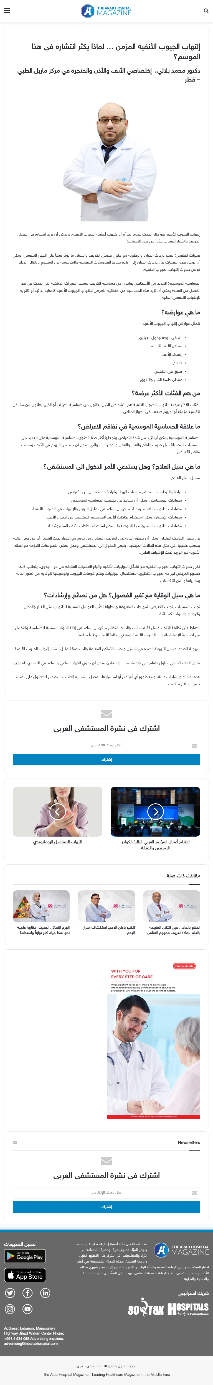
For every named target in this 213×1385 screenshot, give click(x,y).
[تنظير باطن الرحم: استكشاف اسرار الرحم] (106, 906)
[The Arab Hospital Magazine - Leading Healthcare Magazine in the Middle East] (106, 11)
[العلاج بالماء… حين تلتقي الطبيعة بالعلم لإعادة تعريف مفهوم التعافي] (171, 906)
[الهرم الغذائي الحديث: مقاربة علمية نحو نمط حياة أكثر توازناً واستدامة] (41, 906)
